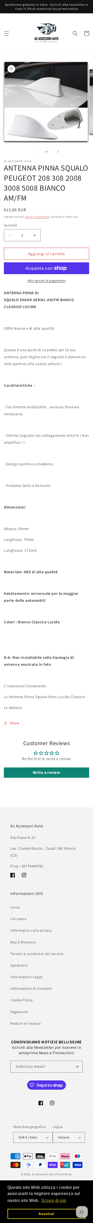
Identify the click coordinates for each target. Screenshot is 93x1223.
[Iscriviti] (76, 1067)
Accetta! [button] (46, 1214)
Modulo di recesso (25, 1023)
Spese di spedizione (37, 216)
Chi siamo (18, 918)
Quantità (10, 225)
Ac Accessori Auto (44, 1174)
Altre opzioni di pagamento (47, 280)
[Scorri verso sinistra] (35, 151)
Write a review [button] (46, 772)
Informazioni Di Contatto (31, 988)
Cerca (15, 907)
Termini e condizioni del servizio (37, 953)
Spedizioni (19, 965)
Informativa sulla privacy (31, 930)
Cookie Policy (21, 1000)
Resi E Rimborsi (23, 942)
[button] (6, 33)
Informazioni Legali (26, 977)
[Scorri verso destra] (58, 151)
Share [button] (14, 723)
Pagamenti (19, 1011)
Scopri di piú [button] (53, 1200)
